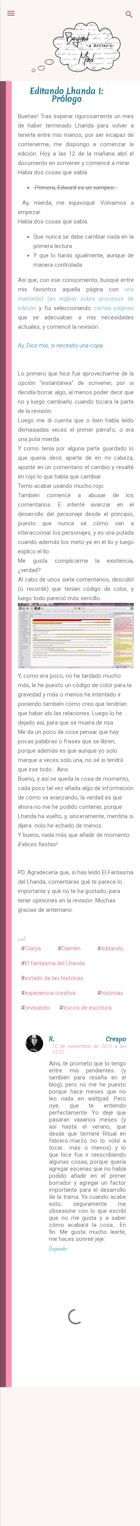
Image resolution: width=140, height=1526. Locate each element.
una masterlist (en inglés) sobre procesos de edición (76, 299)
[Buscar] (129, 16)
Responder (58, 1248)
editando (112, 948)
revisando (37, 1007)
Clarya (33, 948)
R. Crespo (87, 1039)
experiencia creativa (50, 992)
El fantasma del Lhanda (55, 963)
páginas (124, 308)
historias (112, 992)
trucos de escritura (87, 1007)
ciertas (102, 308)
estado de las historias (54, 978)
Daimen (70, 948)
